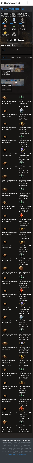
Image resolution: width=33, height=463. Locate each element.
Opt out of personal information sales (18, 454)
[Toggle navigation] (29, 2)
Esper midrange (13, 66)
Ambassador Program (9, 440)
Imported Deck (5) (13, 80)
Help (19, 440)
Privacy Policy (26, 440)
